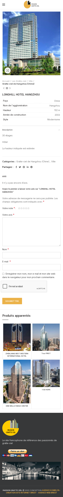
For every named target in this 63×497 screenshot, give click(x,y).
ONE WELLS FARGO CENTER (17, 406)
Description (7, 130)
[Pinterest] (24, 167)
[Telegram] (31, 167)
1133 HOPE (46, 390)
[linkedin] (28, 167)
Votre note (8, 208)
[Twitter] (20, 167)
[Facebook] (16, 167)
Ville (31, 81)
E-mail (6, 261)
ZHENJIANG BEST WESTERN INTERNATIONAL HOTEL (17, 354)
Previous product (3, 88)
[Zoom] (8, 70)
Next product (9, 88)
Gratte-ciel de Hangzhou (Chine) (18, 84)
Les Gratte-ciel (19, 81)
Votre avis (8, 214)
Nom (5, 249)
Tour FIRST (46, 353)
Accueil (5, 81)
